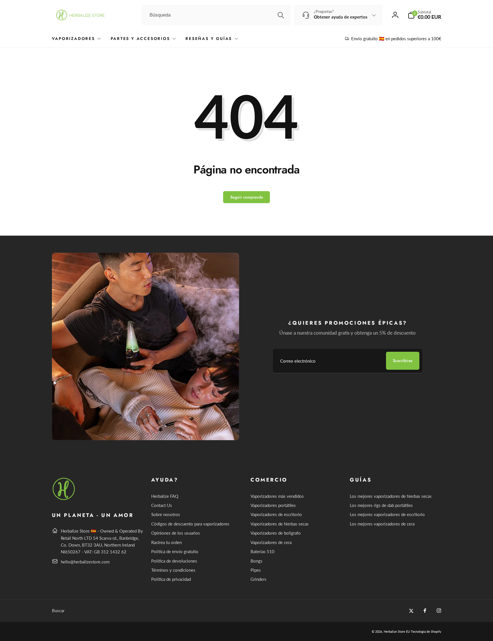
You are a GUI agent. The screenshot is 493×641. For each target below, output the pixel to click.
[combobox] (216, 15)
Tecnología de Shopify (426, 631)
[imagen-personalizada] (64, 499)
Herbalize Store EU (397, 631)
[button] (424, 15)
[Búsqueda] (281, 15)
